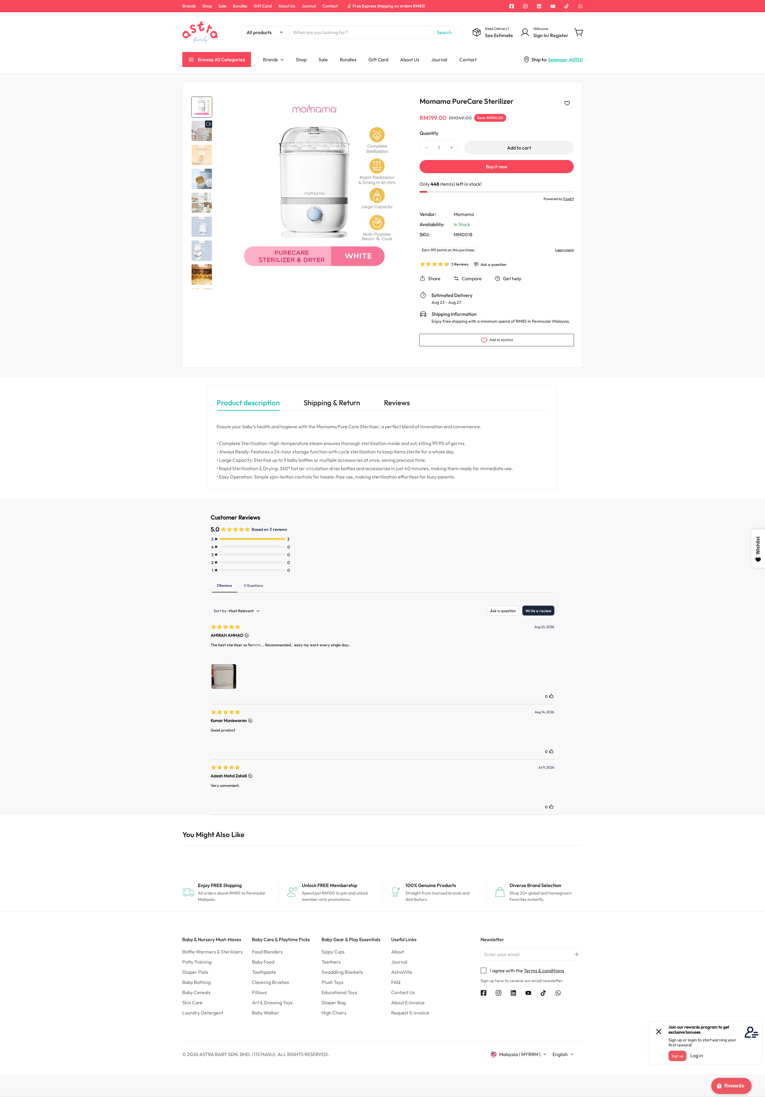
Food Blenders (267, 952)
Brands (189, 6)
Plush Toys (332, 982)
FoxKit (568, 198)
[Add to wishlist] (567, 103)
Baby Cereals (196, 992)
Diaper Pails (195, 972)
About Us (286, 6)
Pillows (259, 992)
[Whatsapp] (580, 6)
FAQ (395, 982)
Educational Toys (339, 992)
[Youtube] (552, 6)
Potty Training (197, 962)
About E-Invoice (408, 1002)
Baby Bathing (196, 982)
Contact (330, 6)
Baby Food (263, 962)
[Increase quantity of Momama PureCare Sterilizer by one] (451, 147)
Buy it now (496, 167)
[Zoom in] (398, 109)
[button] (579, 32)
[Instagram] (525, 6)
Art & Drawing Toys (272, 1002)
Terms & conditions (544, 970)
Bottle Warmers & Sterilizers (212, 952)
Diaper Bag (334, 1002)
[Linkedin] (539, 6)
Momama (464, 214)
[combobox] (348, 32)
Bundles (240, 6)
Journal (309, 6)
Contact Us (403, 992)
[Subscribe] (576, 954)
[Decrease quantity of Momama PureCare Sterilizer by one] (426, 147)
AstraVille (401, 972)
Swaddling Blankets (342, 972)
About (397, 952)
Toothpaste (264, 972)
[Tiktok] (566, 6)
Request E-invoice (410, 1013)
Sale (222, 6)
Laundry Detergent (202, 1013)
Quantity (429, 133)
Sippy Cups (333, 952)
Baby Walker (265, 1013)
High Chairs (334, 1013)
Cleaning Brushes (270, 982)
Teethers (331, 962)
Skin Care (192, 1002)
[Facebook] (511, 6)
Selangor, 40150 (565, 60)
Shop (207, 6)
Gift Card (263, 6)
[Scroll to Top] (753, 1064)
